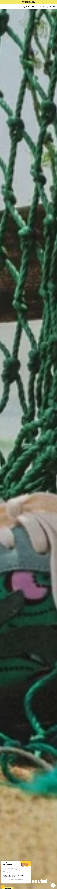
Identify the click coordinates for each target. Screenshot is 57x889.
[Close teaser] (50, 882)
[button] (53, 885)
